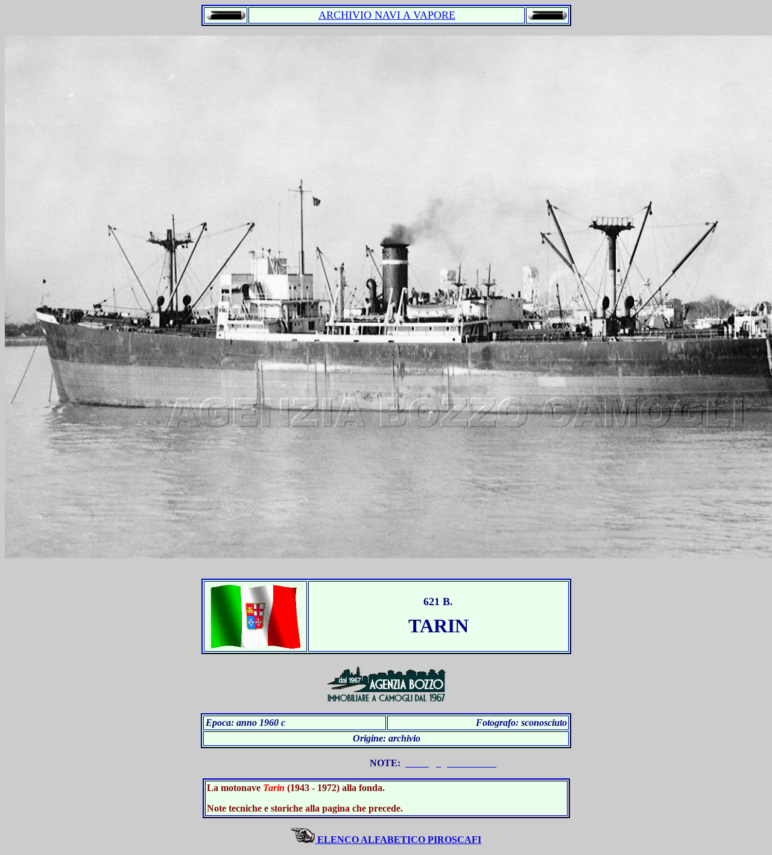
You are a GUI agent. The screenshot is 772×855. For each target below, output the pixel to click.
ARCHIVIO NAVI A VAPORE (386, 15)
